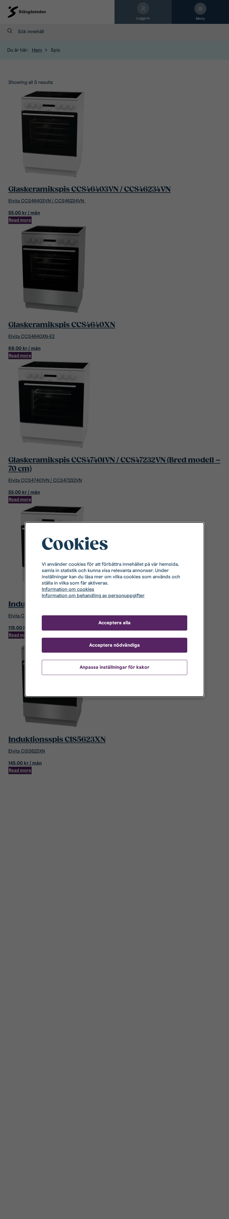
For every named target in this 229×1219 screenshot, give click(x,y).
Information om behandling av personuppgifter (93, 595)
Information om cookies (68, 589)
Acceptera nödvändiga (114, 645)
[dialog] (114, 609)
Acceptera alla (114, 622)
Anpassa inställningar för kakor (114, 667)
